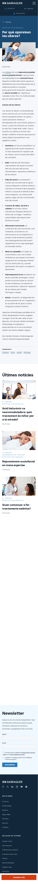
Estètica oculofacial (13, 28)
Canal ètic (5, 871)
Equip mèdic (6, 814)
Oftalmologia (6, 806)
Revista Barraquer (8, 863)
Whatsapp (27, 352)
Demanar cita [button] (19, 877)
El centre (7, 402)
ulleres (8, 72)
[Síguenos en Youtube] (21, 786)
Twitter (12, 352)
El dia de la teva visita (9, 854)
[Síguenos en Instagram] (17, 786)
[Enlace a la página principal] (12, 3)
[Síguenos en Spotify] (26, 786)
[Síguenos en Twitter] (7, 786)
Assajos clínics (7, 841)
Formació (5, 819)
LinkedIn (19, 352)
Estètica (5, 810)
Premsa (4, 858)
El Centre (5, 801)
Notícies (8, 22)
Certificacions (7, 845)
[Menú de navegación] (34, 3)
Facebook (5, 352)
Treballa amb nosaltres (10, 850)
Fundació (5, 827)
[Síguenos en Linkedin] (12, 786)
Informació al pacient (13, 455)
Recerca (5, 823)
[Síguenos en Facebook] (3, 786)
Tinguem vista (7, 867)
